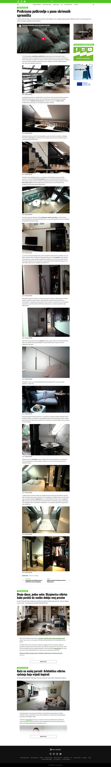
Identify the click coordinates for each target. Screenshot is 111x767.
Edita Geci (31, 575)
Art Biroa (40, 638)
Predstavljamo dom (34, 757)
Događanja (84, 757)
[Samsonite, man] (83, 79)
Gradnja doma (56, 4)
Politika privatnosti (66, 759)
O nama (89, 757)
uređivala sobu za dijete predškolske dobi (54, 638)
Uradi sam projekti (68, 4)
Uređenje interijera (37, 4)
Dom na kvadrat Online (24, 757)
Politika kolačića (57, 759)
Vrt (61, 4)
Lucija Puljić (29, 719)
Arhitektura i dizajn (47, 4)
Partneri (76, 4)
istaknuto (36, 575)
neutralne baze (57, 648)
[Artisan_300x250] (83, 39)
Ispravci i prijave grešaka (47, 759)
